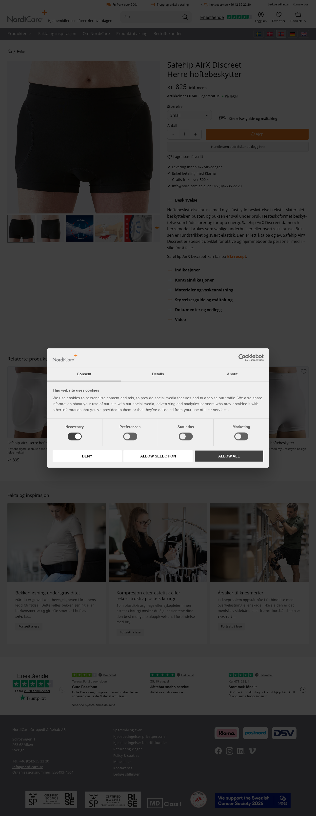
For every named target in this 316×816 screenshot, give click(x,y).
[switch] (130, 436)
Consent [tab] (84, 374)
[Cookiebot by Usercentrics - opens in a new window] (242, 357)
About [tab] (232, 374)
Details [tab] (158, 374)
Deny (87, 456)
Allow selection (158, 456)
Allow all (229, 456)
